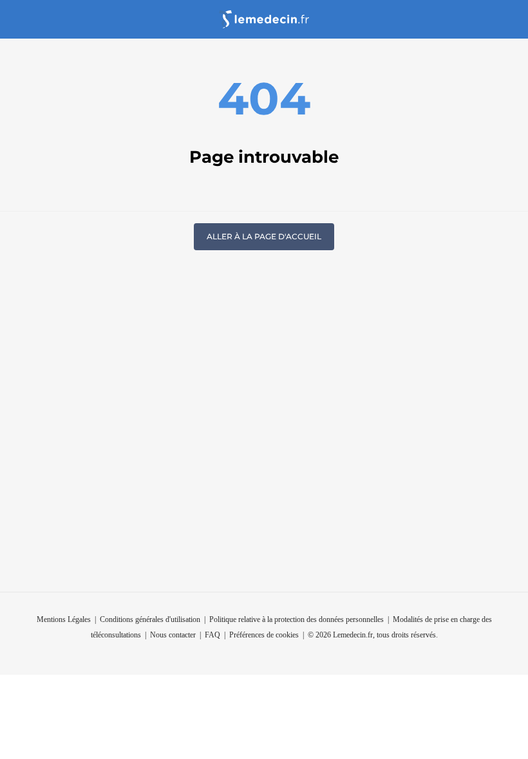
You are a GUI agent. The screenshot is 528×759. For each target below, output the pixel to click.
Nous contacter (173, 634)
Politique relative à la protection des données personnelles (296, 619)
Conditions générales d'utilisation (150, 619)
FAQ (212, 634)
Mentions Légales (64, 619)
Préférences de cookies (264, 634)
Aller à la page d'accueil (264, 236)
